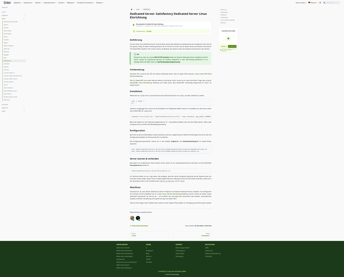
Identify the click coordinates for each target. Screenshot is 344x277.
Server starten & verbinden (228, 20)
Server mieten (300, 3)
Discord (148, 256)
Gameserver (28, 3)
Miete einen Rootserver (124, 251)
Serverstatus (180, 253)
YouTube (149, 262)
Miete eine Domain (122, 265)
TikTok (148, 259)
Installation (224, 15)
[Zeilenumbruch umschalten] (205, 116)
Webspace (70, 3)
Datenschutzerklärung (212, 253)
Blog (147, 253)
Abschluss (223, 23)
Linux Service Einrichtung (172, 194)
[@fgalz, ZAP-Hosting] (138, 218)
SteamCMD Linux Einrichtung (141, 83)
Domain (61, 3)
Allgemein (17, 3)
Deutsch (313, 3)
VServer (37, 3)
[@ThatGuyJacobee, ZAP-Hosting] (132, 218)
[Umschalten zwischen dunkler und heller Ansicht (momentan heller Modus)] (320, 2)
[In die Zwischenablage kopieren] (209, 100)
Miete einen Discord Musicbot (126, 262)
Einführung (224, 9)
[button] (13, 15)
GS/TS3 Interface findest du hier (169, 62)
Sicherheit (208, 256)
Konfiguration (224, 17)
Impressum (209, 251)
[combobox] (331, 2)
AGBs (207, 248)
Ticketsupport (180, 251)
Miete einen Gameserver (124, 253)
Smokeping (179, 256)
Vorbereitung (224, 12)
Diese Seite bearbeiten (140, 226)
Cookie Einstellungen (172, 274)
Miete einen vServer (123, 248)
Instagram (149, 251)
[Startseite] (131, 9)
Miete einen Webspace (124, 268)
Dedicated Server (49, 3)
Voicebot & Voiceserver (85, 3)
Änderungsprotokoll (182, 248)
